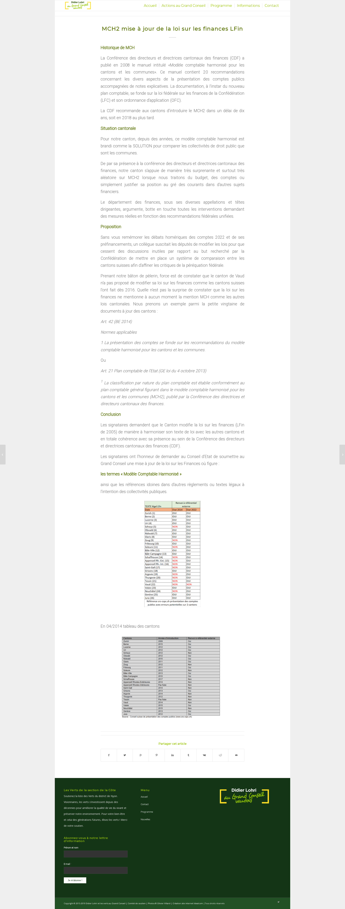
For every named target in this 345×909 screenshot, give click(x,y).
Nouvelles (145, 819)
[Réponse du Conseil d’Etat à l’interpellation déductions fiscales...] (3, 454)
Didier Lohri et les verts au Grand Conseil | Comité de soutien (116, 903)
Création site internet (183, 903)
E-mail (68, 864)
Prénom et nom (71, 847)
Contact (145, 804)
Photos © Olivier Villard (159, 903)
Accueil (144, 796)
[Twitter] (278, 902)
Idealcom (198, 903)
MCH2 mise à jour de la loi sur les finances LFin (172, 28)
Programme (147, 811)
